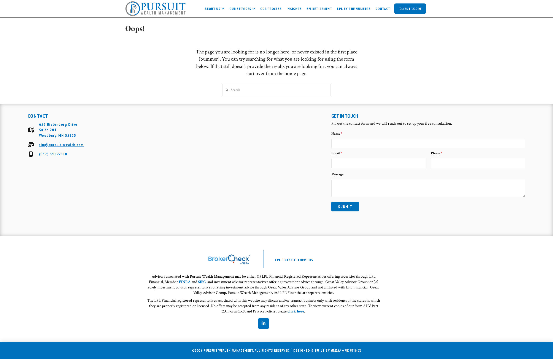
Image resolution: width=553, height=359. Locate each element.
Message (337, 174)
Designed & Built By (312, 351)
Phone (436, 153)
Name (336, 133)
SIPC (202, 281)
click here (296, 311)
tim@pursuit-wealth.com (61, 144)
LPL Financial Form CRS (294, 260)
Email (336, 153)
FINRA (185, 281)
